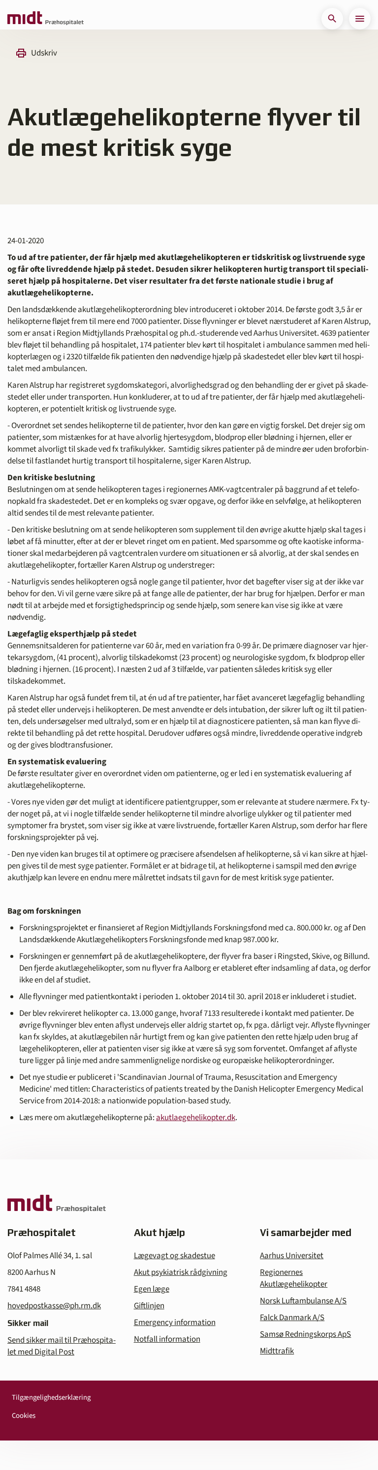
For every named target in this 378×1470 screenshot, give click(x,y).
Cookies (23, 1416)
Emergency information (175, 1322)
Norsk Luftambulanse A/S (303, 1301)
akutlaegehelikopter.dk (195, 1118)
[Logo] (45, 18)
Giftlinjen (149, 1306)
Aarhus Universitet (291, 1256)
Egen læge (151, 1289)
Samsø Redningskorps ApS (305, 1334)
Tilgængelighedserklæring (51, 1397)
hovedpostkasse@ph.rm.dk (54, 1306)
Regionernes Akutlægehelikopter (293, 1278)
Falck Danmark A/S (292, 1318)
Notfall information (167, 1339)
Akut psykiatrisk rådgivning (180, 1272)
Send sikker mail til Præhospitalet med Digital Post (61, 1346)
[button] (332, 18)
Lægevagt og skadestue (174, 1256)
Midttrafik (277, 1351)
